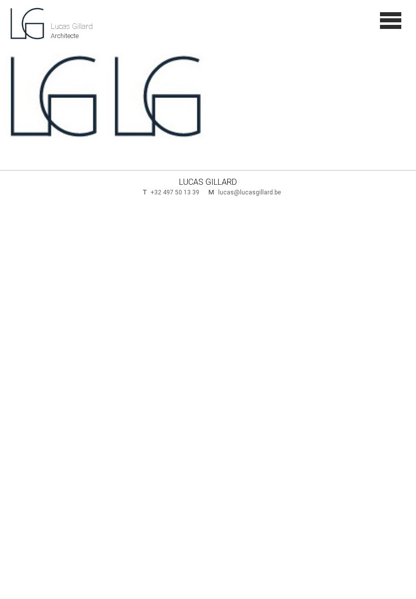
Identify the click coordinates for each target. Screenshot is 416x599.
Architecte (65, 19)
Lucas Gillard (76, 10)
